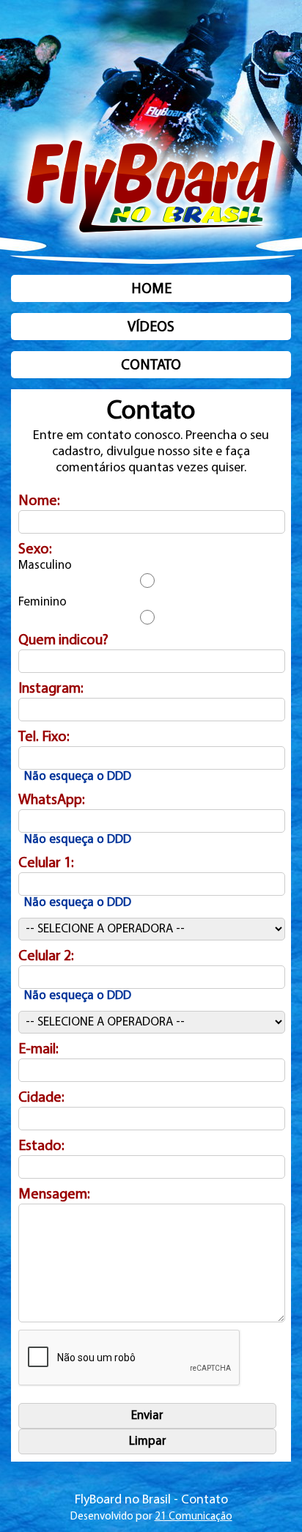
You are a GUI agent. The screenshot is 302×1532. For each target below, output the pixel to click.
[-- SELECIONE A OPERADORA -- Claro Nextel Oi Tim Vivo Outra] (151, 929)
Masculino (45, 565)
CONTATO (151, 365)
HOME (151, 289)
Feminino (42, 602)
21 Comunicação (193, 1516)
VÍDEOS (151, 327)
